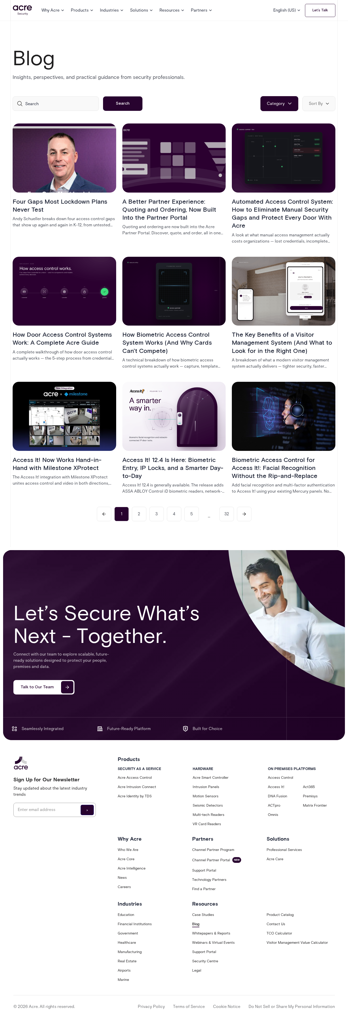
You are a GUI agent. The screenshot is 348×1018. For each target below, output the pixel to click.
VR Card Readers (207, 824)
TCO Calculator (279, 933)
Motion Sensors (205, 796)
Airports (124, 970)
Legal (196, 970)
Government (128, 933)
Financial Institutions (135, 924)
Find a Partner (204, 889)
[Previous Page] (104, 514)
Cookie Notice (226, 1006)
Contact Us (276, 924)
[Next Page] (244, 514)
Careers (124, 887)
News (122, 877)
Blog (195, 924)
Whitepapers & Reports (211, 933)
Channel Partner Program (213, 850)
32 (226, 513)
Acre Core (126, 859)
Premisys (310, 796)
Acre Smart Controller (210, 777)
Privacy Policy (151, 1006)
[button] (53, 10)
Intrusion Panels (206, 787)
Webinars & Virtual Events (213, 942)
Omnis (273, 815)
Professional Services (284, 850)
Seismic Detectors (208, 805)
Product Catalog (280, 915)
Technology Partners (209, 880)
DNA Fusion (277, 796)
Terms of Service (189, 1006)
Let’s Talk (320, 10)
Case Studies (203, 915)
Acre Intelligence (132, 868)
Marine (123, 980)
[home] (22, 10)
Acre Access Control (135, 777)
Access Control (280, 777)
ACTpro (274, 805)
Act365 (309, 787)
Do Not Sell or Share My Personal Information (292, 1006)
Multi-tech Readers (208, 815)
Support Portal (204, 870)
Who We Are (128, 850)
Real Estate (127, 961)
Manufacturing (130, 952)
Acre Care (275, 859)
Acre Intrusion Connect (137, 787)
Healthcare (127, 942)
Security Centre (205, 961)
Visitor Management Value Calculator (297, 942)
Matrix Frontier (315, 805)
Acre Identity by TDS (135, 796)
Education (126, 915)
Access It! (276, 787)
